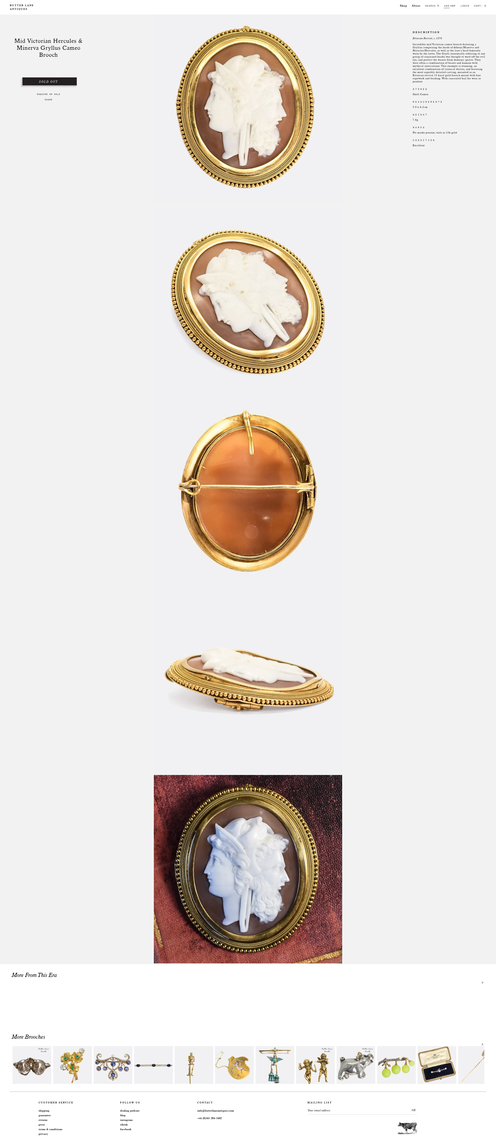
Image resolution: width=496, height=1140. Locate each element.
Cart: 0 (480, 6)
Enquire (42, 94)
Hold (57, 94)
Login (465, 6)
